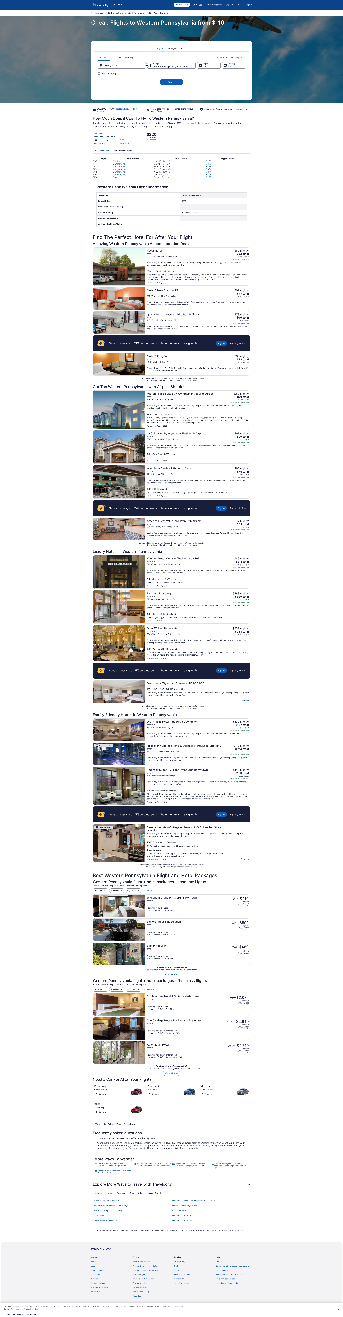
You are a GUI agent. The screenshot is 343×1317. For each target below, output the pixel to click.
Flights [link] (108, 13)
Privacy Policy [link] (179, 1262)
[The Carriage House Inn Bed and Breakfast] (197, 1028)
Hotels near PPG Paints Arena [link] (107, 1221)
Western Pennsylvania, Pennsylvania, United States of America (174, 66)
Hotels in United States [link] (141, 1262)
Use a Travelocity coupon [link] (225, 1279)
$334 (208, 166)
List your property (214, 5)
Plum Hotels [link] (99, 1215)
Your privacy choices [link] (182, 1283)
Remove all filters (149, 891)
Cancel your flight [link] (222, 1270)
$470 (208, 177)
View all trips (171, 974)
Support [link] (219, 1262)
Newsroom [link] (95, 1279)
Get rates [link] (245, 700)
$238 (208, 161)
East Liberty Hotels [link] (180, 1210)
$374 (208, 172)
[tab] (160, 48)
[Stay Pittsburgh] (197, 954)
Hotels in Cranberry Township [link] (107, 1200)
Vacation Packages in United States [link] (146, 1270)
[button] (171, 1184)
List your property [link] (97, 1270)
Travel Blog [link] (137, 1296)
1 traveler (221, 57)
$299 (208, 164)
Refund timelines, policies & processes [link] (230, 1274)
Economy (235, 57)
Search (171, 82)
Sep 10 (206, 66)
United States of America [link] (122, 13)
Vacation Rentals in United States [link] (145, 1266)
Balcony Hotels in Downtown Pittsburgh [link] (111, 1205)
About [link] (93, 1262)
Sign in (249, 5)
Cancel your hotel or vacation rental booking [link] (232, 1266)
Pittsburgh (118, 161)
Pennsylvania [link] (139, 13)
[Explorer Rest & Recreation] (197, 929)
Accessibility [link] (179, 1279)
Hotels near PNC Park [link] (181, 1215)
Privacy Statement (13, 1314)
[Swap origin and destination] (147, 65)
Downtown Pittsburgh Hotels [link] (184, 1205)
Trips (239, 5)
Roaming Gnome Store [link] (99, 1287)
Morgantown (119, 164)
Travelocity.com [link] (97, 13)
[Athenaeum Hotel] (197, 1052)
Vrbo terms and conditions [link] (184, 1274)
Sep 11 (231, 66)
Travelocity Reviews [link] (140, 1283)
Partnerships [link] (95, 1274)
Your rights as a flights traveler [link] (227, 1283)
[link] (113, 1165)
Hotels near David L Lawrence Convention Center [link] (193, 1200)
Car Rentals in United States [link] (143, 1279)
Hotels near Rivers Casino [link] (183, 1221)
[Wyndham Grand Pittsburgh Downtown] (197, 905)
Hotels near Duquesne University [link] (108, 1210)
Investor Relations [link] (98, 1283)
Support (229, 5)
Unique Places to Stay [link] (141, 1292)
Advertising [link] (95, 1292)
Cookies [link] (177, 1266)
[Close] (339, 1309)
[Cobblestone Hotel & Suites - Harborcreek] (197, 1004)
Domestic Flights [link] (139, 1274)
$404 (208, 174)
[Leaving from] (122, 65)
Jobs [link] (93, 1266)
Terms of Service (29, 1314)
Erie (115, 177)
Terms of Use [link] (179, 1270)
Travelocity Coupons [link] (140, 1287)
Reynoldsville (119, 174)
